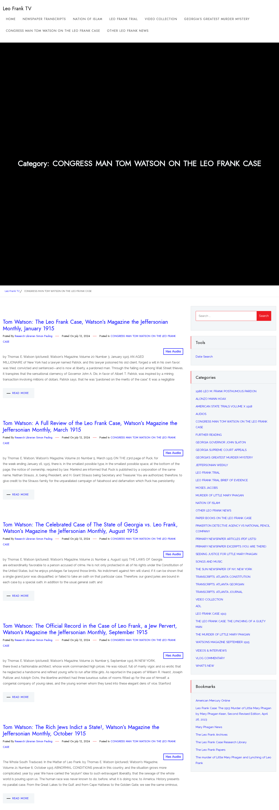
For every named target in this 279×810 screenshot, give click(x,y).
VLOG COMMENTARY (210, 658)
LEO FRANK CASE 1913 (211, 613)
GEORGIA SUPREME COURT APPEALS (221, 450)
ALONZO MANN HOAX (211, 399)
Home (11, 19)
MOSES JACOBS (207, 488)
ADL (198, 606)
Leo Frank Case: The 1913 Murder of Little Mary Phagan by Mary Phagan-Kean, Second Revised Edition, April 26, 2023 (233, 713)
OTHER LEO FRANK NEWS (128, 31)
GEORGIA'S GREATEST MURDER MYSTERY (224, 457)
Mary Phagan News (209, 727)
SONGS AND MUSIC (209, 561)
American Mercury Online (213, 700)
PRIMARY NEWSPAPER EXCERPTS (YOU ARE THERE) (231, 546)
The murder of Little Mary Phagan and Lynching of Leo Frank (233, 760)
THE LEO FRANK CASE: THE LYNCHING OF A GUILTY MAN (230, 624)
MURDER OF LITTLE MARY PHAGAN (220, 495)
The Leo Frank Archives (211, 734)
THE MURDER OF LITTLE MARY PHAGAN (223, 634)
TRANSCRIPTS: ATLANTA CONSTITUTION (223, 576)
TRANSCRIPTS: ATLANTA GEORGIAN (220, 584)
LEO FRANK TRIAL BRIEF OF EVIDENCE (222, 480)
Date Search (204, 356)
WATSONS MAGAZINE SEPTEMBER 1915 (222, 642)
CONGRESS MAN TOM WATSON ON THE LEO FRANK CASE (53, 31)
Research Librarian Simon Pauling (33, 336)
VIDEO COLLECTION (161, 19)
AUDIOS (201, 414)
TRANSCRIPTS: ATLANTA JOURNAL (219, 592)
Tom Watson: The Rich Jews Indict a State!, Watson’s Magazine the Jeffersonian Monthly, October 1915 (81, 730)
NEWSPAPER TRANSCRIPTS (44, 19)
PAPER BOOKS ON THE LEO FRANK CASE (224, 518)
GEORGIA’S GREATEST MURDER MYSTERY (217, 19)
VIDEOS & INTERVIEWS (211, 650)
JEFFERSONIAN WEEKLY (212, 465)
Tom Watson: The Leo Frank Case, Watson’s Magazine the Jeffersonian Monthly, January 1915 (85, 325)
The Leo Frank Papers (210, 750)
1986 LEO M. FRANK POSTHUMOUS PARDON (226, 391)
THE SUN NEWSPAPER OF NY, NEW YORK (224, 569)
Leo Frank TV (17, 8)
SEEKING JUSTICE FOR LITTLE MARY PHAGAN (226, 554)
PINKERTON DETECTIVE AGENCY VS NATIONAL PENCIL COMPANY (233, 528)
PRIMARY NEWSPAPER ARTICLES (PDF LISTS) (226, 539)
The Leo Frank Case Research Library (221, 742)
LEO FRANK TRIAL (123, 19)
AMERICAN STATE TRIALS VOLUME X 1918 (224, 406)
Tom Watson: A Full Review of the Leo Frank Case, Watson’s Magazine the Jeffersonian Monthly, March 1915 (90, 426)
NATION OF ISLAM (87, 19)
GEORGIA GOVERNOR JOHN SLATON (221, 442)
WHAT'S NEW (205, 665)
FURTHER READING (209, 435)
